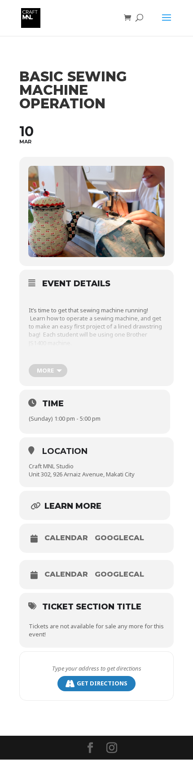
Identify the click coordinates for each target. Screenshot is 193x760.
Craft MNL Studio (51, 466)
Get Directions (102, 683)
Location (65, 451)
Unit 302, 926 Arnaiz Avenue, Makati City (82, 474)
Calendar (66, 538)
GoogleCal (119, 538)
